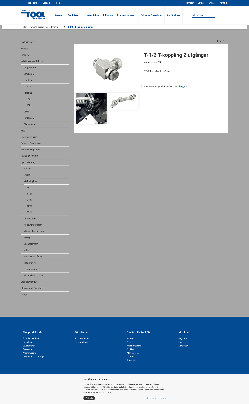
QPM (26, 111)
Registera (183, 338)
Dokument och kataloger (34, 356)
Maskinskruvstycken (34, 231)
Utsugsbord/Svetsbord (32, 288)
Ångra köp (131, 360)
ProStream (29, 118)
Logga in (46, 3)
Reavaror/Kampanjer (31, 143)
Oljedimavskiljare (29, 137)
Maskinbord (30, 262)
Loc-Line (28, 80)
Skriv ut (220, 41)
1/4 (28, 99)
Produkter (73, 15)
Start (24, 27)
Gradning (25, 55)
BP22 (29, 200)
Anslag (27, 168)
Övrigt (27, 175)
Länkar (201, 3)
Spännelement (31, 244)
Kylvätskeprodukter (39, 27)
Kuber (27, 250)
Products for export (126, 15)
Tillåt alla (89, 398)
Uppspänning (28, 162)
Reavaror (59, 15)
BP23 (29, 206)
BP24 (29, 212)
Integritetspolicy (134, 346)
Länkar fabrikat (82, 342)
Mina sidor (183, 346)
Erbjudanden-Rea (31, 338)
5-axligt (27, 237)
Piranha (54, 27)
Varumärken (93, 15)
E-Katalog (108, 15)
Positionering (30, 218)
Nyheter (190, 3)
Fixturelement (30, 269)
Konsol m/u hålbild (33, 256)
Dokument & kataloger (151, 15)
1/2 (63, 27)
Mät (23, 130)
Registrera (32, 3)
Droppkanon (30, 67)
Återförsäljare (173, 15)
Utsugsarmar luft (29, 281)
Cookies (130, 349)
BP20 (29, 187)
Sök (58, 3)
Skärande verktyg (29, 156)
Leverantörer (29, 346)
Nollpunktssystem (33, 224)
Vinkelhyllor (30, 181)
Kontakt (223, 3)
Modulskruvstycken (33, 275)
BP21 (29, 193)
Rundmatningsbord (30, 149)
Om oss (212, 3)
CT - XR (27, 86)
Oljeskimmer (30, 124)
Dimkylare (29, 74)
